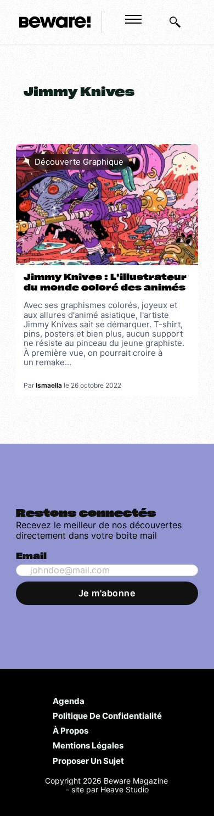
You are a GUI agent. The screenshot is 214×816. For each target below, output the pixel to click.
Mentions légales (88, 745)
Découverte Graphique (79, 162)
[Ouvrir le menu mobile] (133, 19)
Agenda (69, 701)
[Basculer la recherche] (175, 22)
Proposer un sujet (88, 760)
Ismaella (49, 385)
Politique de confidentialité (107, 715)
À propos (70, 730)
